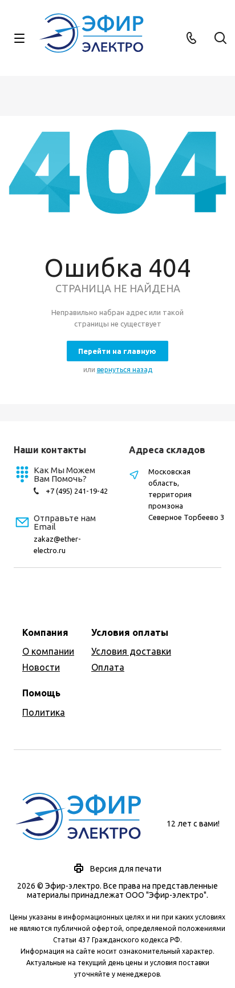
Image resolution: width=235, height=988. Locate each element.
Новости (41, 667)
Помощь (41, 693)
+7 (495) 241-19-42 (77, 491)
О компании (48, 651)
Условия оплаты (129, 632)
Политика (43, 712)
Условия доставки (131, 651)
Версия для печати (125, 868)
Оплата (107, 667)
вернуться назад (124, 369)
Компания (45, 632)
